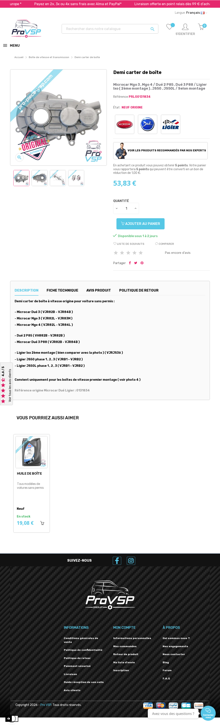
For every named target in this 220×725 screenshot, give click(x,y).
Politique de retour (77, 658)
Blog (166, 662)
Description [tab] (26, 290)
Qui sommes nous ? (176, 638)
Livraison (70, 674)
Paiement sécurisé (77, 666)
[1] (115, 253)
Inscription (121, 670)
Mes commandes (125, 646)
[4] (134, 253)
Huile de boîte (29, 473)
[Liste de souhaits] (169, 30)
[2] (122, 253)
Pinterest (142, 263)
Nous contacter (174, 654)
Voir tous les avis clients (10, 385)
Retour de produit (125, 654)
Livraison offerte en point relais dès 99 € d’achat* (159, 4)
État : (117, 107)
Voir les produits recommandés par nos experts (166, 150)
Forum (167, 670)
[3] (128, 253)
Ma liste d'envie (124, 662)
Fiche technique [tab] (62, 290)
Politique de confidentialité (83, 649)
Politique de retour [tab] (139, 290)
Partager (130, 263)
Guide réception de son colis (84, 682)
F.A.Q (166, 678)
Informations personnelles (132, 638)
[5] (140, 253)
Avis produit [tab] (98, 290)
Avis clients (72, 690)
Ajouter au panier (142, 224)
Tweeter (135, 263)
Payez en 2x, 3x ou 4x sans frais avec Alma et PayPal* (62, 4)
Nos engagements (175, 646)
